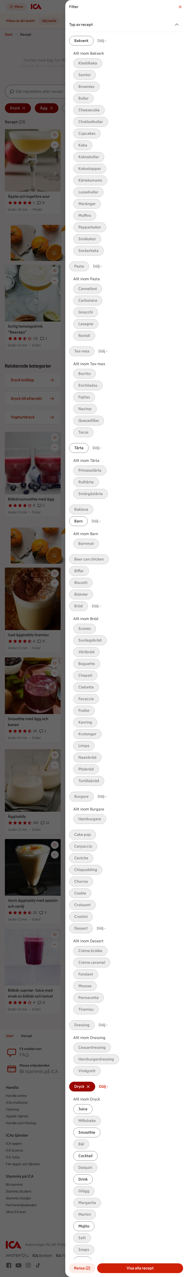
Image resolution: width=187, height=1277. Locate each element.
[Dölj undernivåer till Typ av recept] (177, 24)
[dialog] (126, 638)
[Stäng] (180, 7)
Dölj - (101, 40)
